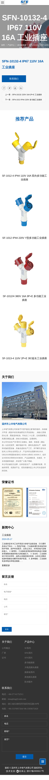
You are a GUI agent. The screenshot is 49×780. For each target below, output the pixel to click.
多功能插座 (21, 45)
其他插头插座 (30, 677)
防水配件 (28, 682)
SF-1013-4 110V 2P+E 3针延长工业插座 (24, 358)
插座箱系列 (29, 672)
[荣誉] (12, 502)
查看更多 (6, 565)
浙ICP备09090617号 (35, 771)
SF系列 (27, 648)
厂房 (4, 653)
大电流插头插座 (31, 667)
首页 (3, 45)
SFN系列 (28, 658)
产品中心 (11, 45)
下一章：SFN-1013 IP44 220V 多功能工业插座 (23, 100)
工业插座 (6, 535)
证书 (4, 658)
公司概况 (6, 648)
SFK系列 (28, 653)
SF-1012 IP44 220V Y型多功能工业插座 (24, 237)
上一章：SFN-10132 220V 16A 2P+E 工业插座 (23, 95)
